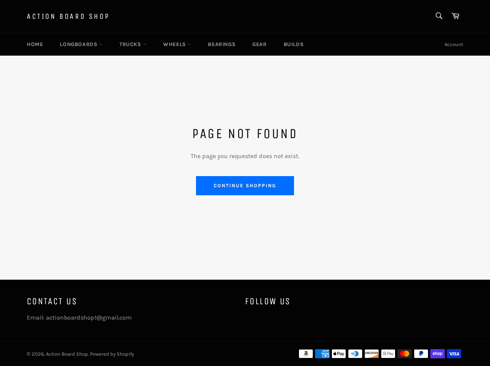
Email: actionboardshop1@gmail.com (79, 317)
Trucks (131, 44)
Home (35, 44)
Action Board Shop (68, 16)
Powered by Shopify (112, 354)
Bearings (221, 44)
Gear (259, 44)
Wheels (175, 44)
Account (453, 44)
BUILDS (294, 44)
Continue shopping (245, 185)
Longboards (79, 44)
